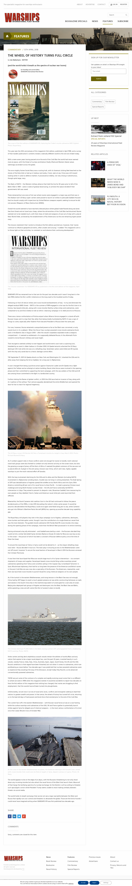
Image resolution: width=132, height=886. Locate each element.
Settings (105, 883)
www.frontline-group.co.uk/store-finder (84, 456)
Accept (82, 883)
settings (70, 884)
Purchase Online (56, 467)
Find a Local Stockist (76, 467)
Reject (94, 883)
